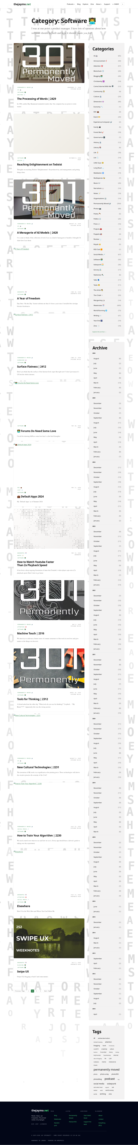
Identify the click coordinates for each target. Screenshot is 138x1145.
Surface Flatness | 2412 (31, 366)
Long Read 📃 (99, 168)
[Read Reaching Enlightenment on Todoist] (49, 134)
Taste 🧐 (97, 285)
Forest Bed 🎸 (99, 132)
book (104, 1045)
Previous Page (20, 991)
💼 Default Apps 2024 (30, 496)
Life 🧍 (96, 152)
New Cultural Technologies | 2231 (38, 767)
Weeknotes (57, 1119)
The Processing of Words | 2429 (36, 98)
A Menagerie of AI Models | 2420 (37, 232)
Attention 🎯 (22, 627)
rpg (118, 1079)
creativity (104, 1049)
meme (104, 1062)
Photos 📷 (97, 208)
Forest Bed (103, 1052)
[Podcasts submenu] (74, 4)
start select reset (98, 1087)
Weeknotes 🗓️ (22, 292)
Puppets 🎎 (98, 234)
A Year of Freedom (28, 298)
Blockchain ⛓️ (99, 71)
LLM (110, 1058)
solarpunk (111, 1083)
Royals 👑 (97, 244)
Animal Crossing (98, 1042)
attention (108, 1042)
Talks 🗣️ (97, 280)
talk (113, 1087)
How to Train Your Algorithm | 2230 (39, 835)
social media (99, 1083)
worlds (95, 1094)
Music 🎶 (97, 183)
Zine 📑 (96, 326)
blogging (97, 1046)
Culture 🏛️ (98, 96)
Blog (55, 1115)
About (100, 1115)
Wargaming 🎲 (99, 300)
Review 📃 (20, 160)
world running (109, 1090)
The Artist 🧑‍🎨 (98, 290)
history (111, 1052)
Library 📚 (97, 147)
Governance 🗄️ (99, 137)
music (95, 1065)
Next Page (47, 991)
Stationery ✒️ (99, 275)
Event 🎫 (97, 117)
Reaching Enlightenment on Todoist (39, 164)
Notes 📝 (20, 555)
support (107, 1087)
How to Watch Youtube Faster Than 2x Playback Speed (35, 563)
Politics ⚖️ (97, 219)
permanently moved (107, 1069)
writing (103, 1094)
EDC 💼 (19, 487)
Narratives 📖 (99, 188)
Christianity (111, 1045)
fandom (95, 1052)
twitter (95, 1090)
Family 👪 (97, 127)
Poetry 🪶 (97, 214)
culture (112, 1049)
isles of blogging (98, 1058)
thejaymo (22, 4)
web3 (101, 1090)
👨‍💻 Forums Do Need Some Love (36, 431)
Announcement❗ (100, 61)
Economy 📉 (98, 107)
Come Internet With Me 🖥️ (104, 86)
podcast (110, 1079)
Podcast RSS (73, 1122)
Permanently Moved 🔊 (25, 87)
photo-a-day (104, 1074)
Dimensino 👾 (22, 360)
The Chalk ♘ (98, 295)
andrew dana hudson (104, 1038)
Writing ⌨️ (21, 94)
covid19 (96, 1049)
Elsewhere (23, 906)
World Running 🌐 (100, 310)
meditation (96, 1062)
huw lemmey (107, 1055)
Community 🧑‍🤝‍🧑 (99, 91)
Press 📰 (97, 224)
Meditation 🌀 (99, 173)
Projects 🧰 (98, 229)
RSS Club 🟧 (98, 249)
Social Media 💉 (23, 829)
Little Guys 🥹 (99, 163)
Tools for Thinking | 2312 (32, 699)
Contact (101, 1119)
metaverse (112, 1062)
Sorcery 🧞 (98, 270)
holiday (117, 1052)
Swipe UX (23, 971)
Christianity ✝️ (99, 81)
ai (94, 1038)
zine (110, 1094)
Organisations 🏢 (100, 198)
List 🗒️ (20, 490)
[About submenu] (101, 4)
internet (115, 1055)
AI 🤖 (19, 90)
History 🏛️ (97, 142)
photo (95, 1074)
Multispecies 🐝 (99, 178)
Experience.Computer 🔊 (103, 122)
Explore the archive (98, 332)
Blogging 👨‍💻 (21, 965)
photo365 (115, 1074)
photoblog (98, 1079)
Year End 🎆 (98, 321)
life (105, 1058)
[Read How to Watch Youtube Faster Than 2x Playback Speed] (49, 529)
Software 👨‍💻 (21, 92)
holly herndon (97, 1055)
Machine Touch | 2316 (30, 633)
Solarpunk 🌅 (99, 265)
